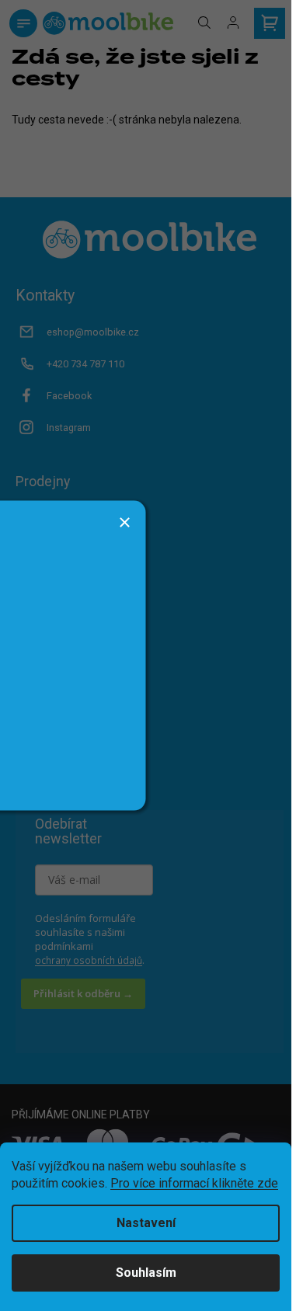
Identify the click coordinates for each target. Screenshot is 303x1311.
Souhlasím (146, 1272)
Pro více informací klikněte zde (194, 1183)
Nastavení (146, 1222)
